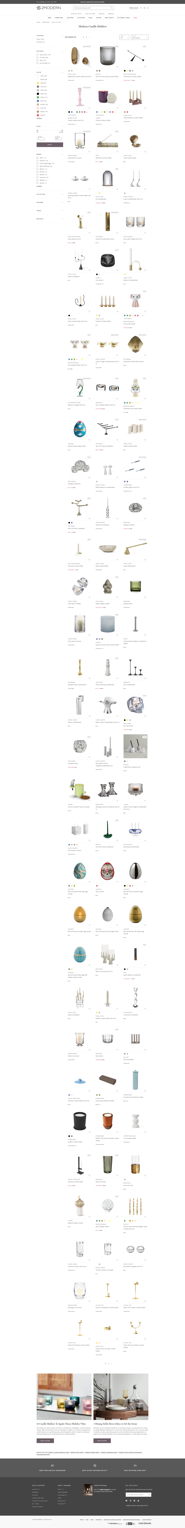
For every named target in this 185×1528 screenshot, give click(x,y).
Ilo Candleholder (101, 199)
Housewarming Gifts (43, 1454)
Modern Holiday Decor (92, 1452)
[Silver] (72, 71)
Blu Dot (43, 172)
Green (43, 97)
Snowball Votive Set (74, 484)
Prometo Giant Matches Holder (133, 1097)
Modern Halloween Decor (109, 1452)
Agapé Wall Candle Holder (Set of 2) (79, 76)
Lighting (70, 18)
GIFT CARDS (35, 1503)
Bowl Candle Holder (102, 566)
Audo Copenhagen (47, 163)
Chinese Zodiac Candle (103, 120)
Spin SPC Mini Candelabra (76, 528)
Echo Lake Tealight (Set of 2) (133, 239)
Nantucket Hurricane (74, 158)
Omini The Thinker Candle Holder (79, 1345)
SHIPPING (35, 1495)
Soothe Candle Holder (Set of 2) (106, 1018)
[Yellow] (82, 359)
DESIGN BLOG (61, 1501)
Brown (43, 111)
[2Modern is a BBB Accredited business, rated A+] (130, 1524)
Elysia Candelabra (73, 1015)
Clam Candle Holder (130, 158)
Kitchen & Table (124, 18)
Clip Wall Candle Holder (75, 566)
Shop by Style (76, 14)
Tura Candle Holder (130, 1138)
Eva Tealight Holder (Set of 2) (77, 365)
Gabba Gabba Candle (102, 604)
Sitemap (82, 1519)
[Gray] (99, 71)
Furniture (59, 18)
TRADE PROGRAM (63, 1492)
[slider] (37, 130)
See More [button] (39, 118)
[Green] (80, 112)
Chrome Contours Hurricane (77, 1266)
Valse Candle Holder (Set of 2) (77, 321)
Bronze (44, 104)
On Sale (44, 57)
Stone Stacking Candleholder (105, 685)
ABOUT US (60, 1489)
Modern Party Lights (77, 1452)
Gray (43, 86)
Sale (135, 18)
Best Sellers (90, 14)
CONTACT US (36, 1489)
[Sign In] (144, 8)
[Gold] (127, 71)
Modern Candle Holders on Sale (59, 1452)
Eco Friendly (45, 63)
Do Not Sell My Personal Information (131, 1519)
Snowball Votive (73, 763)
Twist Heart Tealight (74, 604)
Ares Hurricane (128, 1185)
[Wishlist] (141, 8)
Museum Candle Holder (75, 1182)
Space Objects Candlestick (132, 975)
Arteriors (44, 161)
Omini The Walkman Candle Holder (107, 1307)
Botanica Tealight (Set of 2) (76, 405)
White (43, 79)
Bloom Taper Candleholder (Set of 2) (107, 722)
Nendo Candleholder (74, 722)
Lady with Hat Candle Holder (133, 408)
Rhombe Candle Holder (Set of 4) (78, 1101)
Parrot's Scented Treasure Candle (79, 807)
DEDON (43, 180)
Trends (101, 14)
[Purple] (82, 112)
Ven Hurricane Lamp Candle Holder (107, 76)
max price (57, 136)
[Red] (85, 112)
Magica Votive (128, 604)
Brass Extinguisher (130, 566)
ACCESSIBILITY (62, 1503)
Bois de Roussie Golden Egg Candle (79, 931)
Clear (43, 76)
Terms (87, 1519)
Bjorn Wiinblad (46, 166)
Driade (43, 183)
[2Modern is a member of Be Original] (115, 1523)
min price (40, 136)
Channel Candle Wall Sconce (105, 239)
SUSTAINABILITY (62, 1495)
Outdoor (81, 18)
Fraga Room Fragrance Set (132, 767)
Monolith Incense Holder (104, 158)
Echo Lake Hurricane (74, 641)
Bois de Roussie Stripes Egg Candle (107, 931)
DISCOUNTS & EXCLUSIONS (39, 1501)
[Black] (125, 71)
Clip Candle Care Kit (74, 239)
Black (43, 94)
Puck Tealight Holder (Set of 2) (105, 405)
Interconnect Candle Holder (132, 76)
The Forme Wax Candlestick (104, 847)
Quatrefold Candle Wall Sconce (134, 361)
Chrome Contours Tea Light (104, 1270)
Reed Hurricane (101, 1182)
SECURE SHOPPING (37, 1506)
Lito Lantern (99, 280)
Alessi (43, 158)
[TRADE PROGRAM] (100, 1490)
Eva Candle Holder (129, 324)
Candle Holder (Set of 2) (75, 120)
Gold (43, 83)
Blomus (43, 169)
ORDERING (35, 1492)
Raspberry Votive (129, 525)
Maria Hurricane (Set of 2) (104, 971)
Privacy (92, 1519)
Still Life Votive (128, 726)
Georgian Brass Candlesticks (77, 685)
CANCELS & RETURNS (38, 1498)
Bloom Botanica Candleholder (105, 487)
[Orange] (133, 1221)
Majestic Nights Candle (75, 1223)
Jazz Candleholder (129, 685)
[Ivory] (72, 315)
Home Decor (45, 22)
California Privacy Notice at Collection (112, 1519)
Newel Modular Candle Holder (133, 118)
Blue (43, 101)
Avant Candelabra (73, 276)
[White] (127, 193)
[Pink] (107, 112)
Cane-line (44, 177)
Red (42, 115)
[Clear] (74, 112)
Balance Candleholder (131, 280)
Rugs (91, 18)
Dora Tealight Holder (102, 1226)
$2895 (61, 132)
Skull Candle (100, 891)
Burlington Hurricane (75, 1307)
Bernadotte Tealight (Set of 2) (133, 1266)
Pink (43, 108)
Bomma (43, 175)
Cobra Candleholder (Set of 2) (133, 199)
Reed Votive (99, 1056)
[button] (147, 8)
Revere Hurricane (73, 1056)
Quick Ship (45, 55)
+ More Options (72, 115)
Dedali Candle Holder (130, 446)
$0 (37, 132)
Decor (98, 18)
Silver (43, 90)
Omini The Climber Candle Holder (134, 1307)
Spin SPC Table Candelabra (104, 446)
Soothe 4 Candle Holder (103, 321)
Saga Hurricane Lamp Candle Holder (107, 645)
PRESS (59, 1498)
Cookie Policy (99, 1519)
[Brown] (97, 71)
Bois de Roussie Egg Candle (77, 446)
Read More (45, 1441)
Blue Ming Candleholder (131, 847)
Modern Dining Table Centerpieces (130, 1452)
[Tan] (77, 845)
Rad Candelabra (129, 1059)
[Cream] (99, 112)
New (49, 18)
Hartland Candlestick (102, 525)
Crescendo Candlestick (131, 1015)
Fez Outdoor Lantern (74, 850)
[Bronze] (69, 71)
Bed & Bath (109, 18)
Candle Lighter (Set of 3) (131, 487)
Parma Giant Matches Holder (105, 1101)
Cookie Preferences (147, 1519)
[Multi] (130, 315)
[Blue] (72, 112)
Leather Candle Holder (75, 1142)
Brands (111, 14)
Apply (50, 145)
